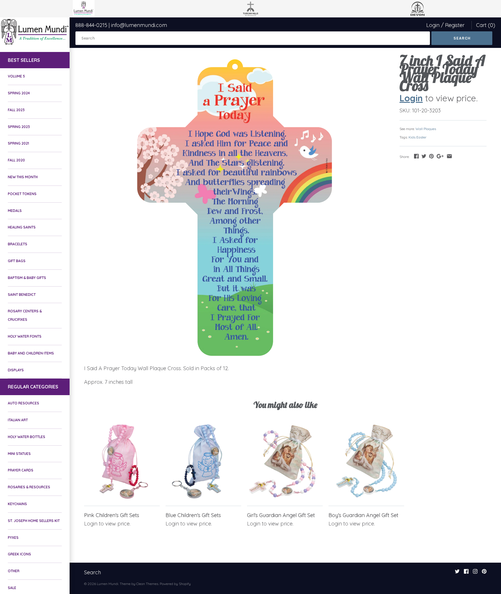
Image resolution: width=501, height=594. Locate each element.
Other (13, 571)
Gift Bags (17, 261)
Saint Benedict (22, 294)
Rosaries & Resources (29, 487)
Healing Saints (22, 227)
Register (454, 25)
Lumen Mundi (107, 584)
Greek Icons (19, 554)
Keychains (17, 504)
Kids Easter (417, 137)
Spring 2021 (18, 143)
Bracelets (17, 244)
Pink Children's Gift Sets (111, 515)
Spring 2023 (19, 127)
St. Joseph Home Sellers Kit (34, 521)
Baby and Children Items (31, 353)
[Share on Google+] (440, 156)
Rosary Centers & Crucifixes (25, 315)
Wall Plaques (425, 129)
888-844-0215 (91, 25)
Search (92, 572)
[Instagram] (475, 573)
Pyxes (13, 537)
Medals (15, 210)
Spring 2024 (19, 93)
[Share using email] (449, 156)
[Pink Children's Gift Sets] (122, 461)
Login (433, 25)
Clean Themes (147, 584)
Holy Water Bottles (26, 437)
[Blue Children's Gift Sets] (203, 461)
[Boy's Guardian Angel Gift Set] (366, 461)
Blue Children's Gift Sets (193, 515)
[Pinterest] (484, 573)
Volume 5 (16, 76)
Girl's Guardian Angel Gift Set (281, 515)
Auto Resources (23, 403)
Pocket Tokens (22, 194)
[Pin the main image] (431, 156)
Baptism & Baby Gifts (27, 278)
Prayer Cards (20, 470)
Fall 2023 (16, 110)
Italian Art (18, 420)
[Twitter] (457, 573)
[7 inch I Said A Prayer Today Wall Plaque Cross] (234, 208)
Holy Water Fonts (24, 336)
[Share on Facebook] (416, 156)
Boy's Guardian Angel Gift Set (363, 515)
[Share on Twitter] (424, 156)
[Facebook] (466, 573)
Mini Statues (19, 453)
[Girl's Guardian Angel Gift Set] (285, 461)
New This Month (23, 177)
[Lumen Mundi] (35, 31)
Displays (16, 370)
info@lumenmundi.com (139, 25)
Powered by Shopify (175, 584)
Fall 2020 (16, 160)
